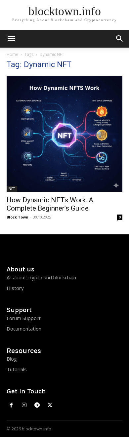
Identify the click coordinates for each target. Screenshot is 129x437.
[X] (50, 405)
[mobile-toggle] (11, 39)
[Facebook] (11, 405)
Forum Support (24, 318)
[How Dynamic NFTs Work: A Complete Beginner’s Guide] (64, 134)
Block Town (17, 217)
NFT (12, 188)
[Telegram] (37, 405)
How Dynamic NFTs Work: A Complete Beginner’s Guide (50, 204)
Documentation (24, 328)
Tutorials (17, 369)
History (15, 288)
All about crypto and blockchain (41, 277)
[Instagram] (24, 405)
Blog (12, 358)
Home (12, 54)
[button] (119, 39)
